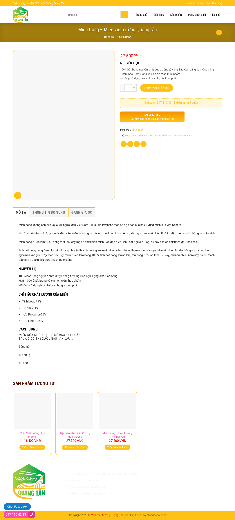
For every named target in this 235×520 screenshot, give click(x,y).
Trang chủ (141, 14)
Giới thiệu (158, 14)
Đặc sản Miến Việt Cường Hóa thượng (75, 435)
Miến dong (131, 135)
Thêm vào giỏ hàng (156, 88)
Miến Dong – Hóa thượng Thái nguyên (118, 435)
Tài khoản (190, 3)
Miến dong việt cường (149, 135)
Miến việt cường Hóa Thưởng (177, 135)
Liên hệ (216, 14)
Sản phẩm (176, 14)
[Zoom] (17, 195)
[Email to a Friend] (137, 144)
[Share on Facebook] (124, 144)
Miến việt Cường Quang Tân (107, 515)
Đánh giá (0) (81, 212)
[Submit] (124, 14)
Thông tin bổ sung (48, 212)
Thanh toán (204, 3)
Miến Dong (125, 37)
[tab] (21, 212)
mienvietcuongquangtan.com (95, 493)
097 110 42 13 (16, 514)
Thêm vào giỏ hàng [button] (32, 447)
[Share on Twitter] (130, 144)
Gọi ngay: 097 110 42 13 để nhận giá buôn (171, 102)
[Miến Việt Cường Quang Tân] (36, 14)
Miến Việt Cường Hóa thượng (32, 435)
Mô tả (21, 212)
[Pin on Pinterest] (143, 144)
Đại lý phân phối (197, 14)
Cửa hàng (217, 3)
